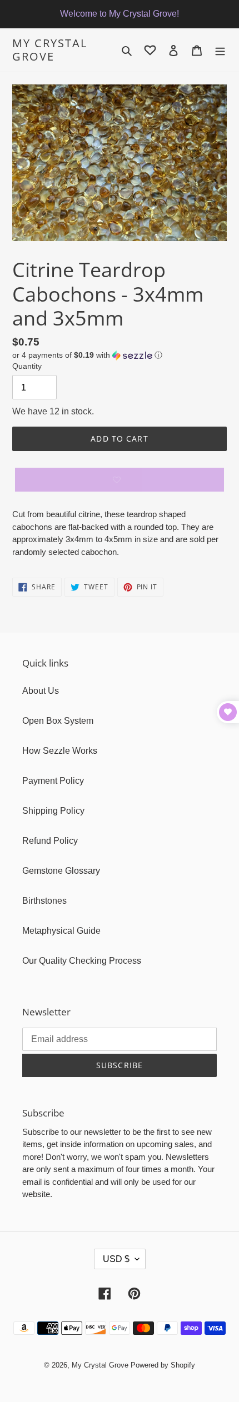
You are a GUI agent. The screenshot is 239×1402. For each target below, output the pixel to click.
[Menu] (220, 50)
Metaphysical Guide (61, 930)
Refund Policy (50, 840)
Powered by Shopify (163, 1365)
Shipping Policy (53, 810)
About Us (40, 690)
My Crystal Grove (49, 50)
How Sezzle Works (59, 750)
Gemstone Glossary (61, 870)
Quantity (27, 366)
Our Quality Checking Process (81, 960)
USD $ (116, 1259)
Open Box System (57, 720)
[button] (87, 355)
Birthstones (44, 900)
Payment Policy (53, 780)
